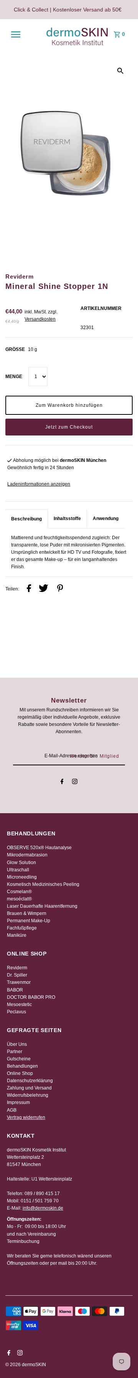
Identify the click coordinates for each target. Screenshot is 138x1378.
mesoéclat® (19, 899)
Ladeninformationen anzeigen (38, 484)
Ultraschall (18, 869)
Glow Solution (21, 862)
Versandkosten (40, 319)
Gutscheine (19, 1059)
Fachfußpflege (22, 928)
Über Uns (17, 1044)
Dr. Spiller (17, 975)
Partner (14, 1051)
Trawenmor (19, 982)
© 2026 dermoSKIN (25, 1364)
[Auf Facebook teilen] (29, 589)
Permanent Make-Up (28, 920)
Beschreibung (26, 519)
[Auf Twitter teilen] (43, 589)
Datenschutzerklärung (30, 1080)
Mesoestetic (19, 1004)
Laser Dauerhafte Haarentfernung (42, 906)
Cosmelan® (19, 891)
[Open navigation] (15, 34)
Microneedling (22, 877)
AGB (11, 1110)
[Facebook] (62, 782)
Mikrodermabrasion (27, 855)
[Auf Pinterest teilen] (60, 589)
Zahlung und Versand (29, 1088)
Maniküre (16, 935)
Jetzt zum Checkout (69, 427)
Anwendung (105, 518)
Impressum (18, 1102)
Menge (13, 376)
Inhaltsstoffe (67, 518)
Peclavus (16, 1011)
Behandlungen (22, 1066)
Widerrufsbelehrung (27, 1095)
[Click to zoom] (120, 70)
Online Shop (20, 1073)
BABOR (15, 990)
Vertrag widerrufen (26, 1117)
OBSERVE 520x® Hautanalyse (39, 847)
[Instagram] (74, 782)
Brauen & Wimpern (26, 913)
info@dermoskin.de (43, 1208)
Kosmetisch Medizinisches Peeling (43, 884)
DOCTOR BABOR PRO (31, 997)
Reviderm (17, 967)
